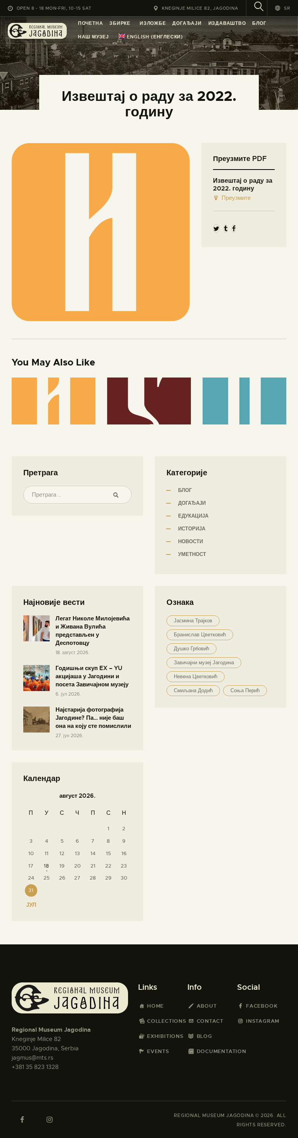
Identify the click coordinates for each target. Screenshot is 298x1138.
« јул (28, 905)
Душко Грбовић (191, 648)
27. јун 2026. (69, 736)
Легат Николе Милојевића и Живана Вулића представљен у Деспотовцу (92, 631)
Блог (185, 490)
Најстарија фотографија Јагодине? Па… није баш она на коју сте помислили (93, 718)
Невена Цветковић (195, 676)
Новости (190, 541)
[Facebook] (234, 229)
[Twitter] (216, 229)
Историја (191, 528)
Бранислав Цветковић (200, 634)
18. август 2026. (72, 653)
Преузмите (236, 197)
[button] (282, 8)
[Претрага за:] (77, 494)
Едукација (193, 516)
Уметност (192, 554)
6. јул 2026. (68, 694)
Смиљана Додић (193, 690)
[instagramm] (49, 1119)
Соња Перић (245, 690)
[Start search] (258, 7)
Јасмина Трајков (193, 620)
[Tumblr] (226, 229)
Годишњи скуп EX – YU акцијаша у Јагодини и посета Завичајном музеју (91, 676)
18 (46, 866)
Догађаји (192, 503)
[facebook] (22, 1119)
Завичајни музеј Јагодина (204, 662)
